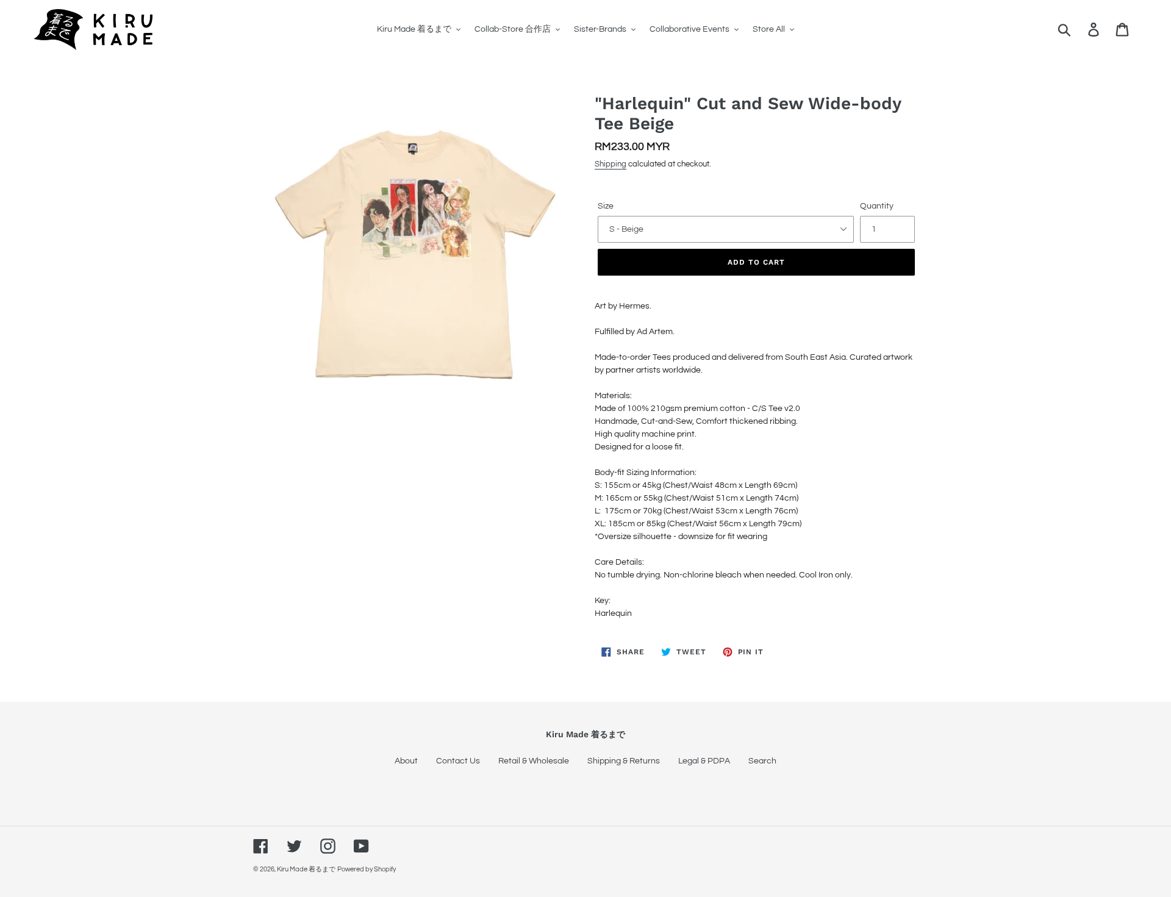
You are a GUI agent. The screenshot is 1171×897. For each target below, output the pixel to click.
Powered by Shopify (366, 869)
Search (762, 761)
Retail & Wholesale (533, 761)
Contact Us (458, 761)
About (406, 761)
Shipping (610, 164)
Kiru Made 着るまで (306, 869)
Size (606, 206)
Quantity (876, 206)
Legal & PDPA (704, 761)
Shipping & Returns (623, 761)
